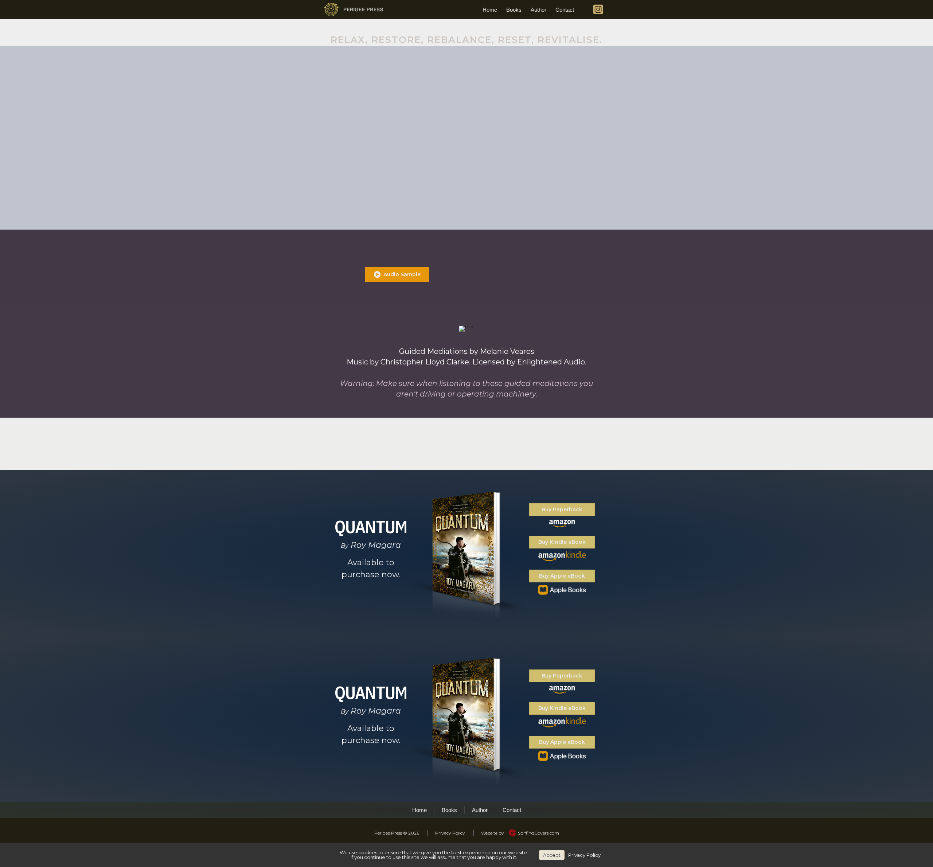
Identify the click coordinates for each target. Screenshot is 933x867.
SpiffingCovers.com (538, 833)
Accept (552, 855)
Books (514, 10)
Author (538, 10)
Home (490, 10)
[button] (397, 274)
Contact (564, 10)
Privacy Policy (450, 833)
